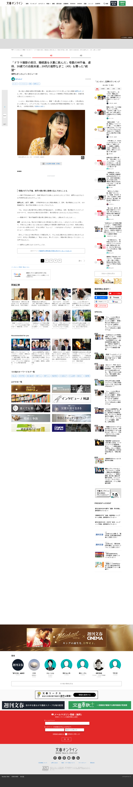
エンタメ (29, 49)
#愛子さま (47, 376)
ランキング (33, 3)
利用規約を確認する (58, 734)
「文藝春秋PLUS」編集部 (111, 236)
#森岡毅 (87, 376)
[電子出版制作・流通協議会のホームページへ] (45, 769)
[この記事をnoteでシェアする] (4, 116)
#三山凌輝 (72, 376)
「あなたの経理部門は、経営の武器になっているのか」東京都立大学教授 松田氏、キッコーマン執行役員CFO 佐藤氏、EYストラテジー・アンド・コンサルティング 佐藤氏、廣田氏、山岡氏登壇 (41, 358)
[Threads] (64, 758)
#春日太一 (80, 376)
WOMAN (72, 3)
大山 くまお (111, 118)
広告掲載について (42, 762)
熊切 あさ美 (111, 168)
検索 (107, 3)
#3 (81, 55)
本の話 (22, 776)
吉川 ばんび (18, 79)
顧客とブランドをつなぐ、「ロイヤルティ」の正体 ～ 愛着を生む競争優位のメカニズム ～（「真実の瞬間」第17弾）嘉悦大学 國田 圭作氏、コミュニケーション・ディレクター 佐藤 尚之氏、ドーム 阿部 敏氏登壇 (20, 358)
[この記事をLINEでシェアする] (5, 110)
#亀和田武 (55, 376)
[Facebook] (55, 758)
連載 (53, 3)
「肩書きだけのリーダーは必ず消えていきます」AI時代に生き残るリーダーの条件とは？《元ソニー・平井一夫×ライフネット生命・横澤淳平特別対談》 (61, 356)
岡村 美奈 (111, 187)
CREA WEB (15, 776)
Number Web (5, 776)
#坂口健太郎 (30, 376)
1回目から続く (39, 106)
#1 (21, 55)
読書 (85, 3)
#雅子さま (39, 376)
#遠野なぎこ (36, 83)
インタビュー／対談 (20, 49)
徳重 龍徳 (111, 153)
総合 (112, 85)
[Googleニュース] (68, 758)
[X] (59, 758)
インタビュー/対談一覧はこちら (20, 267)
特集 (48, 3)
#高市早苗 (22, 376)
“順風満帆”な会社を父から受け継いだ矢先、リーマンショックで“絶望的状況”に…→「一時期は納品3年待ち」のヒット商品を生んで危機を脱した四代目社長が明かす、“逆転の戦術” (81, 357)
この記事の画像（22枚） (53, 163)
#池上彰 (14, 376)
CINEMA (79, 3)
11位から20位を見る (108, 273)
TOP (12, 49)
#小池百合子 (63, 376)
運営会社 (92, 762)
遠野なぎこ (78, 91)
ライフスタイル (23, 83)
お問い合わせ (54, 762)
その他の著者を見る (66, 683)
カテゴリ (40, 3)
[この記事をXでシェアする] (5, 93)
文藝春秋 (65, 3)
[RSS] (78, 758)
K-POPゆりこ (111, 204)
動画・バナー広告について (68, 762)
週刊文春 (59, 3)
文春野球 (97, 3)
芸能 (30, 83)
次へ (80, 261)
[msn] (73, 758)
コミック (90, 3)
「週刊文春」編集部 (113, 103)
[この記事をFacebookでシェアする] (5, 99)
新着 (27, 3)
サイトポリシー (82, 762)
